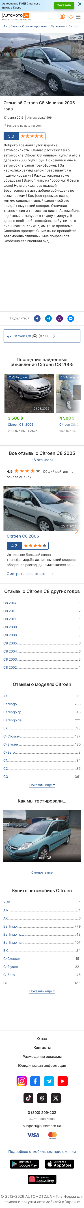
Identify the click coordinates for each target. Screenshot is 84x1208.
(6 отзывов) (42, 460)
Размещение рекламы (42, 1056)
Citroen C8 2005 (23, 536)
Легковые (58, 26)
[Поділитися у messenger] (70, 318)
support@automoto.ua (42, 1125)
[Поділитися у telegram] (48, 318)
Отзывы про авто (34, 26)
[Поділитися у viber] (59, 318)
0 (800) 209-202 (42, 1112)
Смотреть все (42, 872)
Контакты (42, 1047)
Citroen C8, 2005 (20, 424)
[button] (79, 16)
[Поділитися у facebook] (37, 318)
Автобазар (11, 26)
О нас (42, 1038)
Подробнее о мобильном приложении (42, 1151)
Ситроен (75, 26)
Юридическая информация (42, 1065)
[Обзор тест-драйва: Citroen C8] (42, 841)
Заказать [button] (64, 5)
